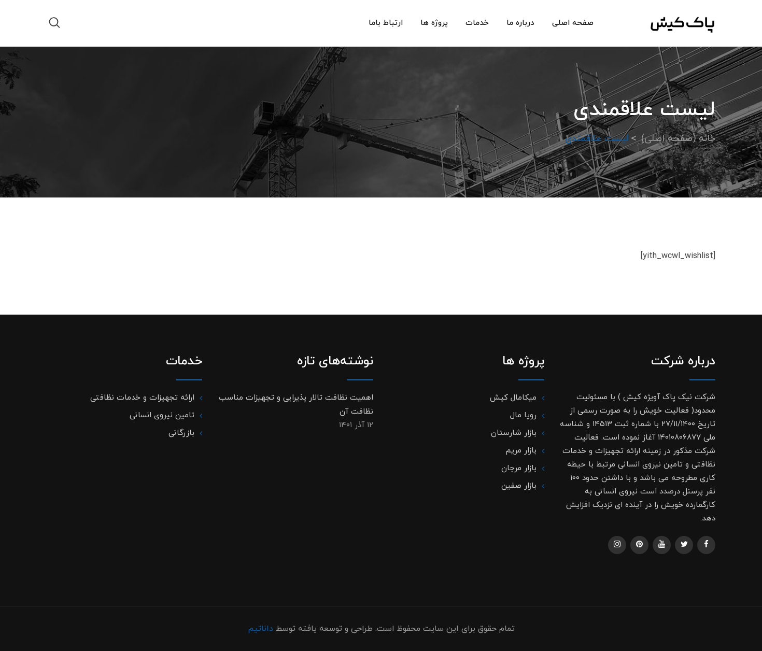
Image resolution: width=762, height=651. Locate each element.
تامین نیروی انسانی (162, 415)
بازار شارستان (514, 433)
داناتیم (260, 628)
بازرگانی (181, 433)
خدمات (477, 23)
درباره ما (520, 23)
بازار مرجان (519, 468)
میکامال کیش (513, 397)
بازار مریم (521, 450)
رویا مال (523, 415)
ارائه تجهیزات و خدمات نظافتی (142, 397)
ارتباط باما (386, 23)
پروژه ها (434, 23)
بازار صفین (519, 485)
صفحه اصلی (573, 23)
